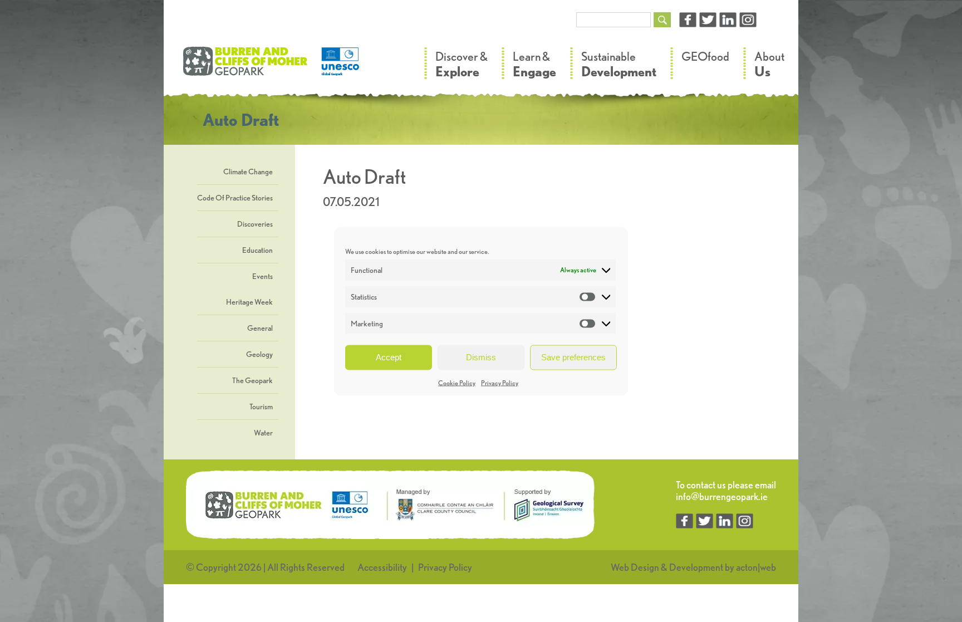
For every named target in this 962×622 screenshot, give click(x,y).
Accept (388, 357)
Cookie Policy (456, 382)
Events (262, 276)
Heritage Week (249, 301)
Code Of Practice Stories (235, 197)
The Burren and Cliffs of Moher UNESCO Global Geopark (272, 67)
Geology (259, 354)
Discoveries (255, 223)
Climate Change (248, 171)
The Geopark (252, 380)
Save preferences (573, 357)
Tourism (261, 406)
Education (257, 250)
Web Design (635, 567)
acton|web (756, 567)
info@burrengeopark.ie (722, 496)
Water (263, 432)
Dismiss (481, 357)
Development (696, 567)
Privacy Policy (499, 382)
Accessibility (382, 567)
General (260, 328)
